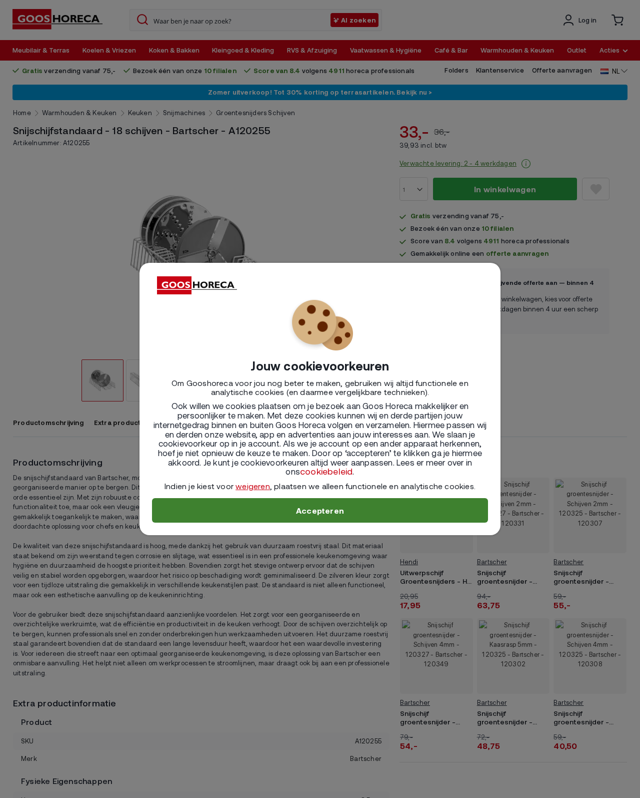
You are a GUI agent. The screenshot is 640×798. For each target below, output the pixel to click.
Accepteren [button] (320, 510)
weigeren (253, 486)
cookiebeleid (326, 471)
